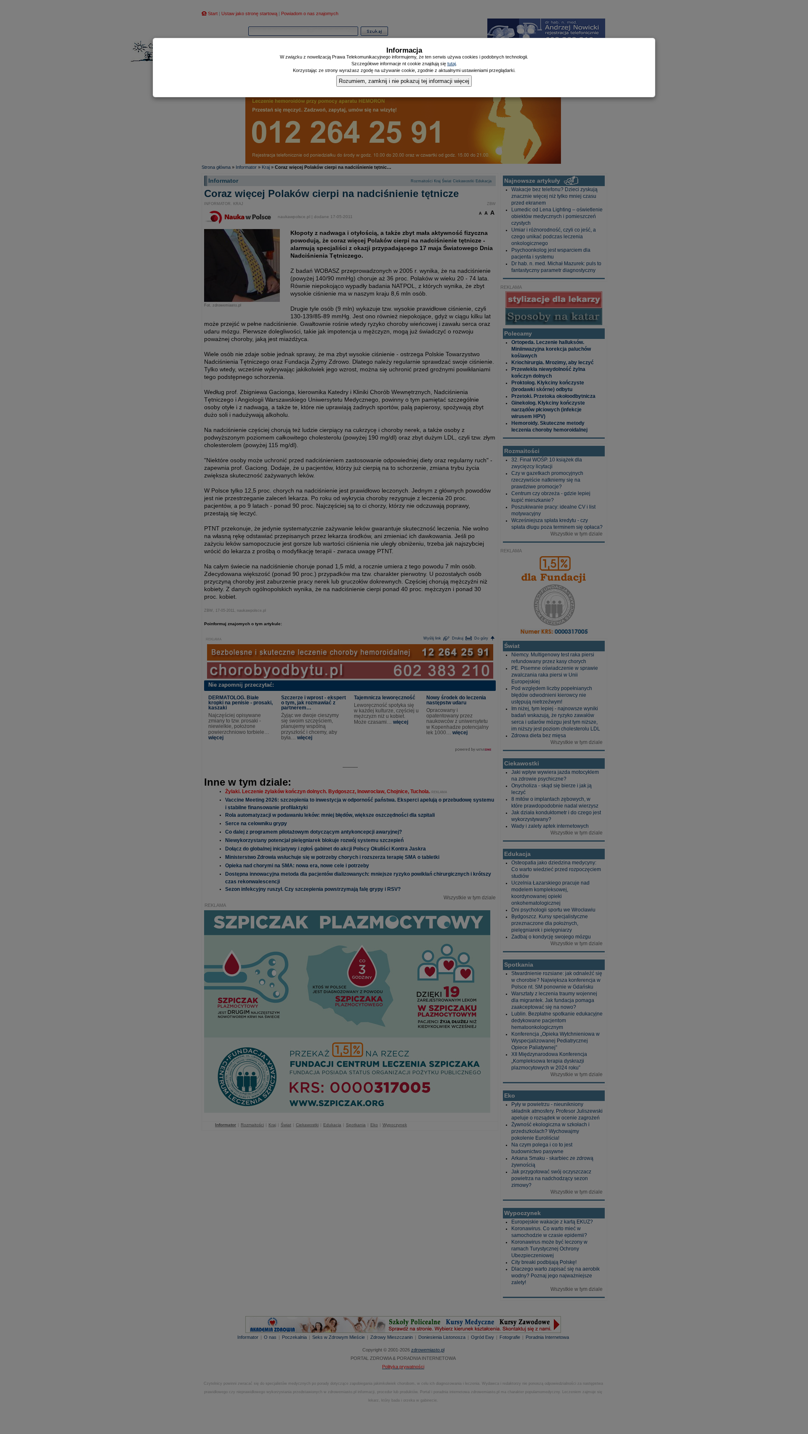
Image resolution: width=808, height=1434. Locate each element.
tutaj (451, 63)
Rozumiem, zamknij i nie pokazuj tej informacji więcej (404, 81)
